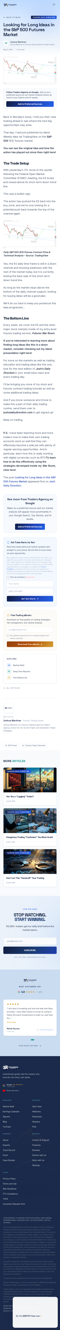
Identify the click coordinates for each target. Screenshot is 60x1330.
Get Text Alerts (28, 598)
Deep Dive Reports (19, 671)
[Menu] (54, 4)
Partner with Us (39, 1148)
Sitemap (36, 1158)
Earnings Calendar (11, 1104)
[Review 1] (23, 1032)
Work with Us (38, 1153)
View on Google (46, 1023)
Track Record (9, 1143)
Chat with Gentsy (33, 1323)
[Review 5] (35, 1032)
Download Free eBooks (28, 644)
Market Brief (16, 665)
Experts (6, 1138)
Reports (6, 1109)
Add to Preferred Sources (30, 104)
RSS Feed (12, 745)
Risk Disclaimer (9, 1181)
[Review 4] (31, 1032)
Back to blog (13, 17)
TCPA (5, 1191)
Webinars (36, 1104)
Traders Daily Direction (44, 17)
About (5, 1133)
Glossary (36, 1114)
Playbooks (37, 1109)
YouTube (7, 1119)
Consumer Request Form (14, 1197)
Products (36, 1138)
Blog (5, 1114)
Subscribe (30, 950)
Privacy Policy (9, 1171)
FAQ (34, 1119)
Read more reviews (28, 1039)
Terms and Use (9, 1176)
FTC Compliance (10, 1186)
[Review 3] (28, 1032)
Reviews (36, 1143)
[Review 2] (26, 1032)
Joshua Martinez (18, 42)
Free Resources (17, 677)
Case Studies (9, 1153)
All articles (13, 688)
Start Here (37, 1099)
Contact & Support (40, 1133)
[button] (35, 1312)
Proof (5, 1148)
